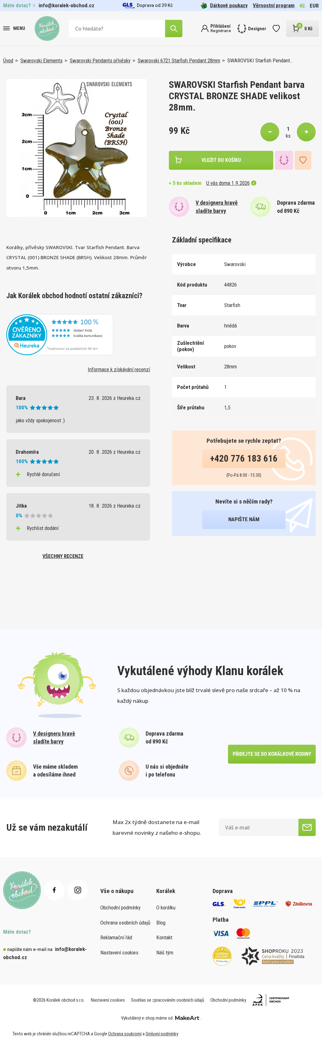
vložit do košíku (221, 160)
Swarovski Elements (41, 60)
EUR (314, 6)
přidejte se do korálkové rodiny (272, 754)
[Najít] (173, 28)
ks (288, 136)
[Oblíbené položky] (276, 28)
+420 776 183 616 (244, 458)
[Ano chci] (307, 827)
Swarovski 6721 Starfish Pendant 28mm (179, 60)
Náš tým (164, 952)
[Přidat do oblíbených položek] (303, 160)
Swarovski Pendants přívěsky (100, 60)
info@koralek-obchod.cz (66, 5)
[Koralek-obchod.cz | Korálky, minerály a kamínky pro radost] (47, 28)
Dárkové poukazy (229, 5)
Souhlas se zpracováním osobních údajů (167, 1000)
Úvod (8, 60)
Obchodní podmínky (120, 907)
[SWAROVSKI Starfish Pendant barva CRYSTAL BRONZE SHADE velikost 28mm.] (76, 148)
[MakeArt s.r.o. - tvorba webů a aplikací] (188, 1018)
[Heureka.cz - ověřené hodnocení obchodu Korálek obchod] (59, 334)
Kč (302, 6)
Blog (160, 922)
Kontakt (164, 937)
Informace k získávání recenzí (119, 369)
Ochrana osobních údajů (125, 922)
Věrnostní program (274, 5)
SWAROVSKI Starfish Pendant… (260, 60)
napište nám (243, 519)
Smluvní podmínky (162, 1034)
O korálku (165, 907)
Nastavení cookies (119, 952)
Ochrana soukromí (125, 1034)
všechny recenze (62, 556)
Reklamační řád (116, 937)
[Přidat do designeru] (284, 160)
